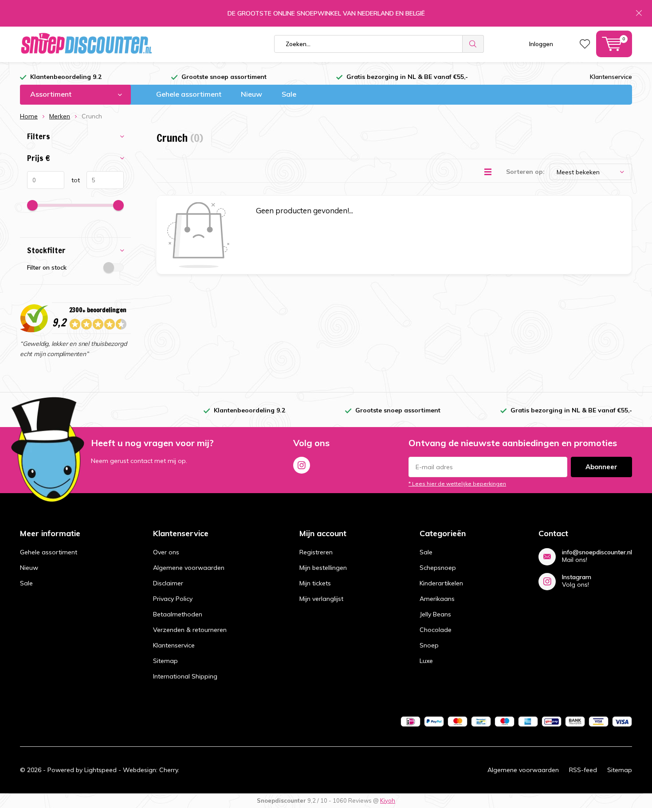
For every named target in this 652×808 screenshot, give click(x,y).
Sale (289, 94)
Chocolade (436, 630)
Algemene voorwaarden (188, 568)
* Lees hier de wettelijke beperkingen (457, 483)
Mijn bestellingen (323, 568)
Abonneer (601, 467)
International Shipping (185, 676)
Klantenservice (611, 77)
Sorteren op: (525, 172)
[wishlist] (585, 44)
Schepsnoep (438, 568)
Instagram (301, 465)
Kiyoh (387, 800)
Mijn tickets (315, 583)
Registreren (316, 552)
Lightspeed (100, 770)
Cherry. (169, 770)
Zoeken (473, 44)
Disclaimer (168, 583)
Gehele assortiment (188, 94)
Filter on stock (47, 267)
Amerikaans (437, 599)
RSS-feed (583, 770)
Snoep (429, 645)
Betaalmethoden (177, 614)
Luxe (426, 661)
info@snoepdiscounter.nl (597, 552)
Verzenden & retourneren (190, 630)
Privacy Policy (172, 599)
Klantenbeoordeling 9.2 (66, 77)
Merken (59, 116)
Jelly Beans (435, 614)
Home (29, 116)
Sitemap (165, 661)
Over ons (166, 552)
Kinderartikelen (441, 583)
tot (72, 180)
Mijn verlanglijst (321, 599)
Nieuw (251, 94)
